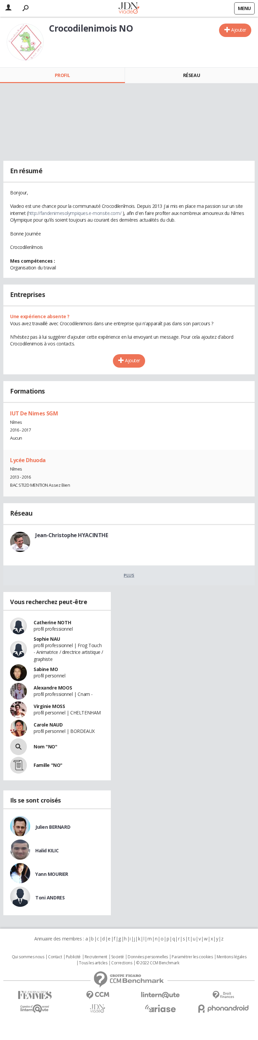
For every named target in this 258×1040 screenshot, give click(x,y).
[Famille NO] (18, 765)
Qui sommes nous (28, 957)
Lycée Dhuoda (28, 460)
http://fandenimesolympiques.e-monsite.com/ (74, 213)
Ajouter (238, 30)
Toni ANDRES (49, 897)
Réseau (191, 75)
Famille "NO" (48, 765)
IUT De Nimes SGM (34, 413)
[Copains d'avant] (34, 1008)
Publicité (73, 957)
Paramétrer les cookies (192, 957)
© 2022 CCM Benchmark (157, 963)
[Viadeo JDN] (97, 1008)
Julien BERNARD (52, 827)
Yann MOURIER (51, 874)
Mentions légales (231, 957)
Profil (62, 75)
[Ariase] (160, 1008)
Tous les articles (93, 963)
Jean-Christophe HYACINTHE (71, 535)
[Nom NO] (18, 746)
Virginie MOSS (49, 706)
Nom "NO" (45, 746)
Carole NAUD (48, 724)
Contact (55, 957)
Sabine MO (46, 669)
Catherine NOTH (52, 622)
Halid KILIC (46, 850)
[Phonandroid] (223, 1008)
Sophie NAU (47, 639)
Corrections (121, 963)
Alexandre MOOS (53, 687)
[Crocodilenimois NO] (25, 42)
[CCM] (97, 995)
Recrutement (96, 957)
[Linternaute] (160, 995)
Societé (117, 957)
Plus (129, 575)
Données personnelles (148, 957)
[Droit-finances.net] (223, 995)
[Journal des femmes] (34, 995)
